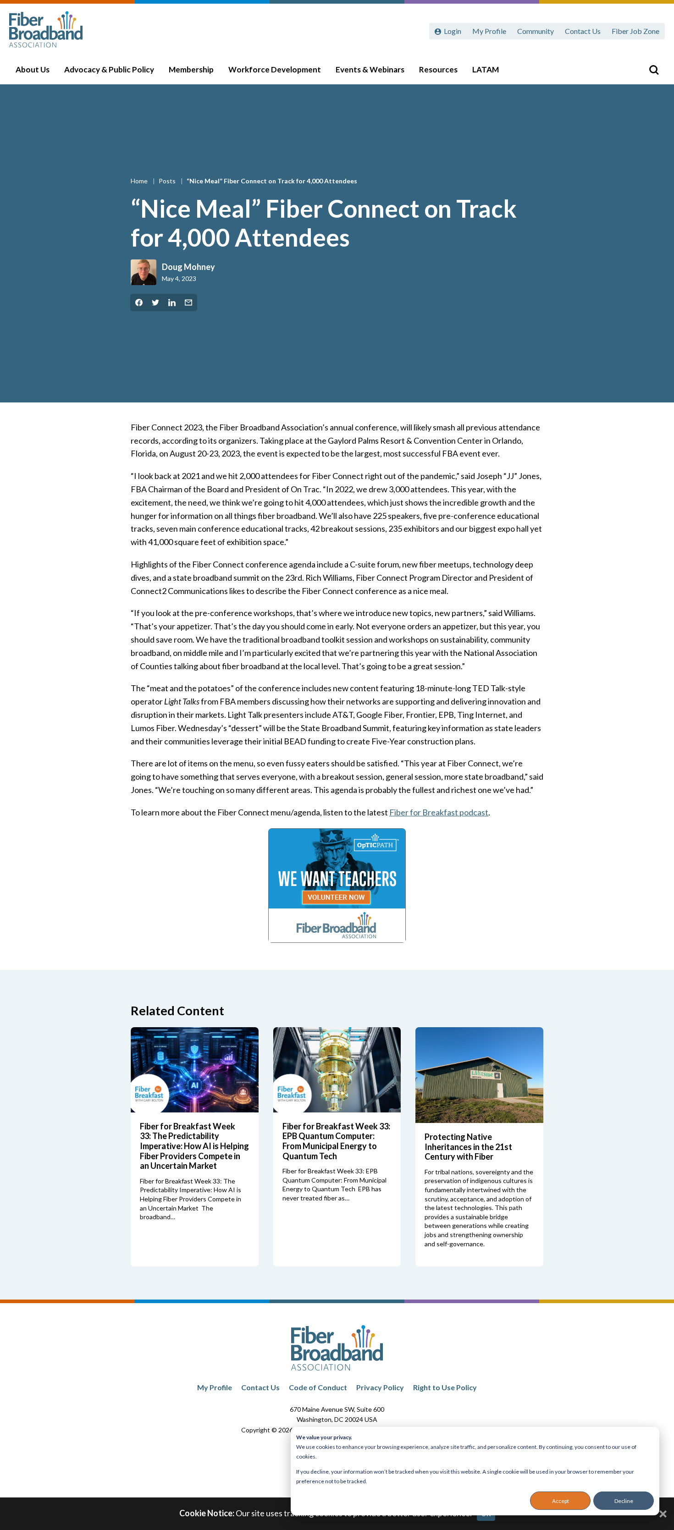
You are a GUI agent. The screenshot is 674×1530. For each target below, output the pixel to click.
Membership (191, 69)
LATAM (485, 69)
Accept (560, 1500)
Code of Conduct (318, 1387)
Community (535, 31)
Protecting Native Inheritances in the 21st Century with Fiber (468, 1146)
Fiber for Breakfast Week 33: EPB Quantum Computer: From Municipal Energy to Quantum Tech (336, 1141)
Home (140, 181)
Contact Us (583, 31)
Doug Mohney (188, 267)
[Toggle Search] (654, 70)
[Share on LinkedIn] (172, 302)
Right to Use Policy (445, 1387)
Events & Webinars (370, 69)
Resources (438, 69)
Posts (168, 181)
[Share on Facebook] (139, 302)
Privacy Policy (380, 1387)
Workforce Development (274, 69)
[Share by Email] (188, 302)
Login (452, 31)
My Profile (489, 31)
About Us (33, 69)
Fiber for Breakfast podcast (438, 812)
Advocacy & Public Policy (109, 69)
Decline (623, 1500)
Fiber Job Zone (635, 31)
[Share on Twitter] (155, 302)
